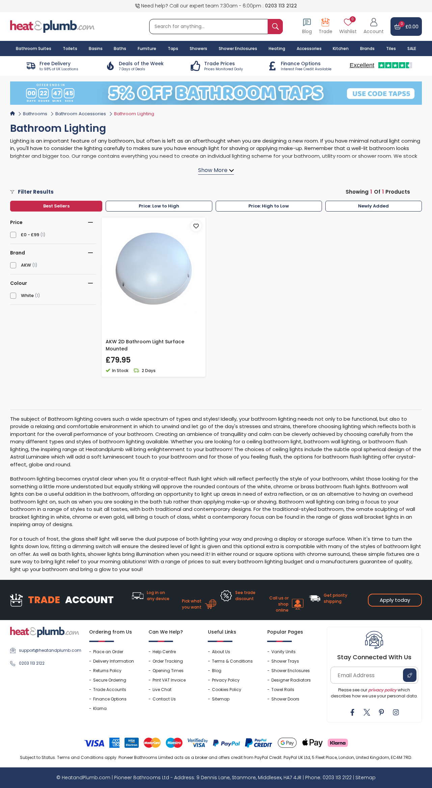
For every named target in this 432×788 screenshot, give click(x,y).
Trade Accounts (109, 689)
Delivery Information (113, 661)
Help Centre (164, 652)
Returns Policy (107, 670)
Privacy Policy (226, 680)
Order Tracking (168, 661)
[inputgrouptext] (275, 26)
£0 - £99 (30, 234)
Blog (216, 670)
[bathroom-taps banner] (216, 93)
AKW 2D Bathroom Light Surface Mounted (145, 345)
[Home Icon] (12, 113)
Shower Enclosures (290, 670)
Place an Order (108, 652)
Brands (367, 48)
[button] (373, 26)
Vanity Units (283, 652)
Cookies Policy (226, 689)
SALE (411, 48)
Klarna (100, 708)
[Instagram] (395, 712)
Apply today (395, 600)
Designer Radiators (291, 680)
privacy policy (382, 690)
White (27, 295)
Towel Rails (282, 689)
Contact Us (164, 699)
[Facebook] (352, 712)
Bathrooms (35, 113)
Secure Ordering (109, 680)
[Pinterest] (381, 712)
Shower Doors (285, 699)
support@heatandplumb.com (49, 650)
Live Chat (162, 689)
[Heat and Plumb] (52, 26)
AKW (26, 265)
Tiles (391, 48)
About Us (221, 652)
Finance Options (110, 699)
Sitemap (221, 699)
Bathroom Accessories (80, 113)
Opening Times (168, 670)
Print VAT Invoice (169, 680)
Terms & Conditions (232, 661)
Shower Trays (285, 661)
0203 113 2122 (281, 5)
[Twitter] (366, 712)
